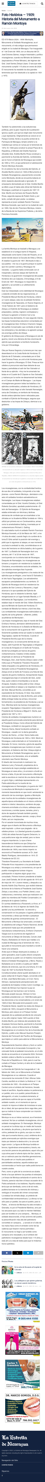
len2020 (19, 1272)
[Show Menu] (3, 3)
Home (4, 10)
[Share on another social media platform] (38, 1253)
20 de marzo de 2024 (9, 28)
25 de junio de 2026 (31, 1272)
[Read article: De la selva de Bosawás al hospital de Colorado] (7, 1270)
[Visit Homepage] (11, 3)
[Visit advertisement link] (22, 1307)
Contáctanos (28, 3)
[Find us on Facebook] (2, 1475)
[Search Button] (42, 3)
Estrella (9, 10)
